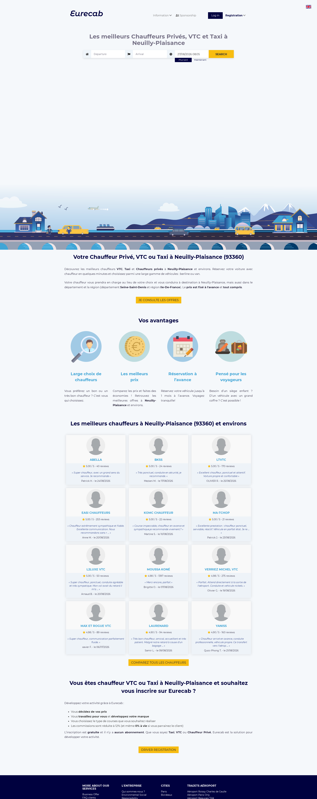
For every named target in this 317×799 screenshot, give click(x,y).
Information (161, 15)
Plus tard (183, 60)
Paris (164, 791)
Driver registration (158, 750)
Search (221, 54)
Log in (215, 15)
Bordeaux (166, 794)
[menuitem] (161, 12)
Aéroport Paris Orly (198, 794)
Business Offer (90, 794)
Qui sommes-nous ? (133, 791)
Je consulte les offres (159, 300)
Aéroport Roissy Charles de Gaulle (206, 791)
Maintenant (200, 60)
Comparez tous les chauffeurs (158, 662)
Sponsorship (187, 15)
